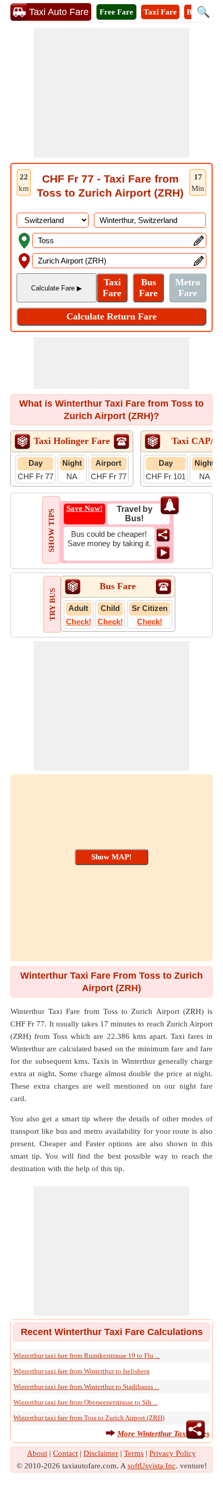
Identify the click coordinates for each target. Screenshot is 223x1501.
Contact (65, 1453)
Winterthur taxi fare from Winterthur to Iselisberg (81, 1371)
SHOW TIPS (51, 530)
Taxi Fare (160, 12)
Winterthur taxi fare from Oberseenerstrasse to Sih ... (85, 1402)
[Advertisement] (111, 93)
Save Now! (84, 508)
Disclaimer (100, 1453)
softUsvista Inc (152, 1466)
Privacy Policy (172, 1453)
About (37, 1453)
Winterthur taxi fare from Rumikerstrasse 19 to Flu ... (86, 1355)
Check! (78, 621)
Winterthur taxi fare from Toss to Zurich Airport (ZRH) (88, 1418)
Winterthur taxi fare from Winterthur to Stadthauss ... (86, 1387)
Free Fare (116, 12)
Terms (134, 1453)
